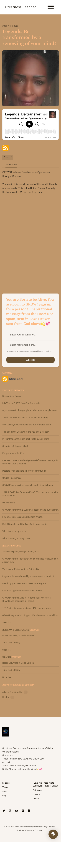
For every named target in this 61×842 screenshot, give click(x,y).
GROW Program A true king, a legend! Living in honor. (27, 485)
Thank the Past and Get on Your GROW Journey (25, 417)
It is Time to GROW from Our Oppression (21, 403)
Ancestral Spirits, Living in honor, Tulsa (20, 551)
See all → (6, 622)
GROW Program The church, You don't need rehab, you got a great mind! (30, 560)
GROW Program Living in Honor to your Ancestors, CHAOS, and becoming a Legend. (26, 599)
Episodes (6, 783)
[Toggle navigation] (50, 7)
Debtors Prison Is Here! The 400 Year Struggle (24, 471)
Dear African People (11, 396)
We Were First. (9, 502)
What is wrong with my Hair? (16, 538)
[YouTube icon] (16, 810)
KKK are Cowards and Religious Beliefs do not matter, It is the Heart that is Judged (30, 462)
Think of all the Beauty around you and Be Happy (25, 432)
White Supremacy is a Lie (14, 531)
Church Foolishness (11, 478)
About (5, 791)
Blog (4, 795)
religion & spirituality (15, 630)
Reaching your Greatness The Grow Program (24, 583)
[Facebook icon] (28, 810)
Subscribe (31, 360)
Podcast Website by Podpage (29, 830)
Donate (36, 798)
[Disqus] (30, 245)
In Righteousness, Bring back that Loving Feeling (25, 439)
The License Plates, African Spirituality (20, 569)
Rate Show (37, 790)
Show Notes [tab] (11, 164)
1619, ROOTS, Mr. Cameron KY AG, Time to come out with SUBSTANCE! (30, 494)
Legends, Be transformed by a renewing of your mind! (28, 576)
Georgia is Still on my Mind (15, 446)
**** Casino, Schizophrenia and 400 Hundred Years (26, 424)
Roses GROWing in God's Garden (18, 635)
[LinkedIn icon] (22, 810)
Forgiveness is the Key (13, 453)
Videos (5, 787)
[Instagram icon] (10, 810)
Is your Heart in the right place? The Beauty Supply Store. (29, 410)
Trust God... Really (11, 642)
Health (6, 657)
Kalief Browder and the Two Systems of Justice (25, 524)
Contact (36, 794)
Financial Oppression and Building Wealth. (22, 517)
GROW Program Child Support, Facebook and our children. (30, 510)
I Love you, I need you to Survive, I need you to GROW (45, 784)
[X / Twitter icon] (3, 810)
